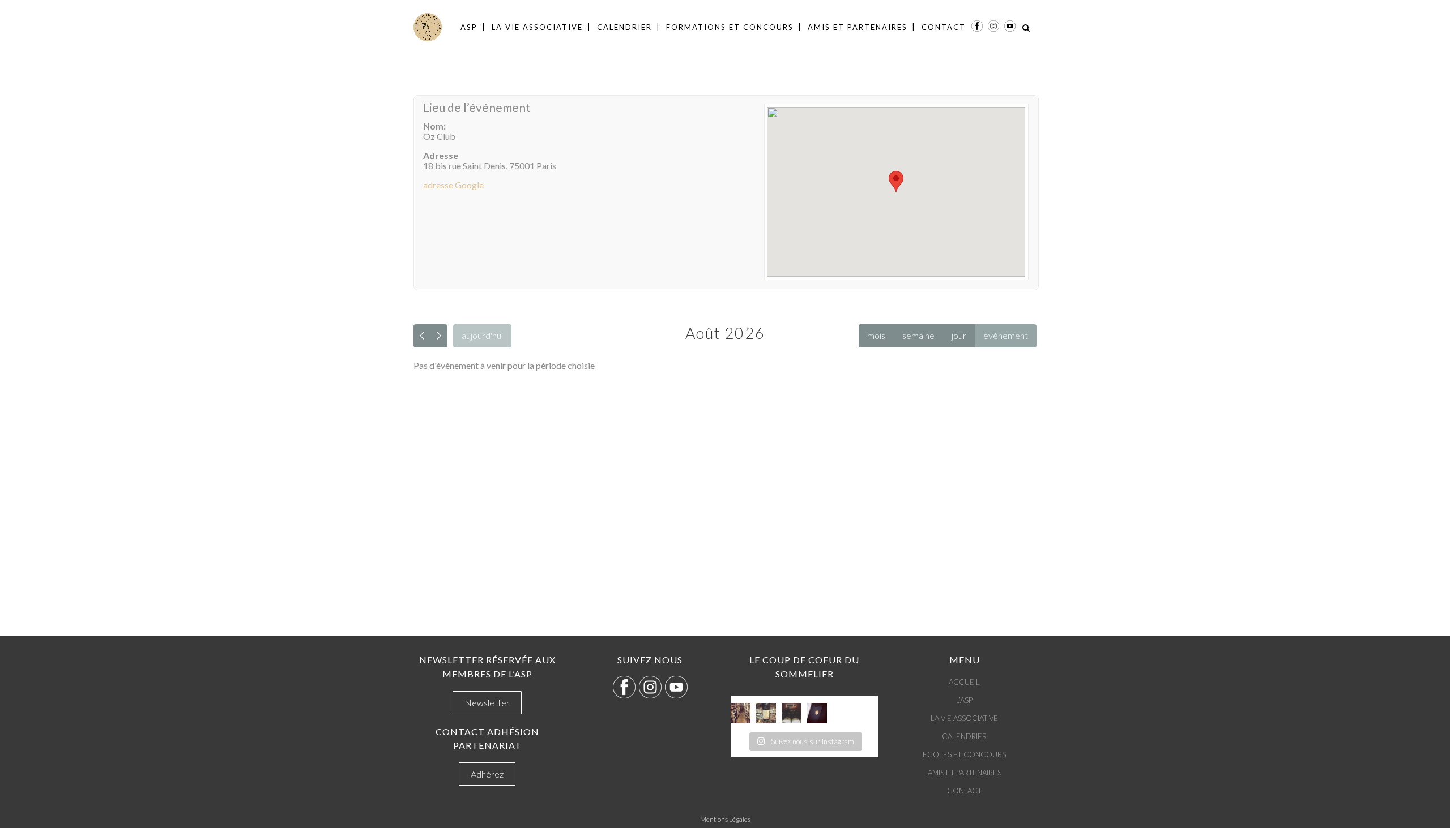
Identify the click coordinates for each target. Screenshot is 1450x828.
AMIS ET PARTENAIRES (964, 772)
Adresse (440, 155)
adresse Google (453, 184)
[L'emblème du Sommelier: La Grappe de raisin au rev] (817, 713)
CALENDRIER (964, 736)
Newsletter (487, 702)
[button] (896, 181)
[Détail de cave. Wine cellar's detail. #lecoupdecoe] (791, 713)
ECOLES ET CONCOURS (964, 754)
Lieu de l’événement (477, 107)
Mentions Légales (725, 819)
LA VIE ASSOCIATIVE (964, 718)
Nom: (434, 126)
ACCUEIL (964, 682)
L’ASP (964, 700)
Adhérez (487, 774)
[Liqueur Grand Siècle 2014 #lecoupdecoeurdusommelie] (766, 713)
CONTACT (964, 790)
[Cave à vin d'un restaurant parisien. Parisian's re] (740, 713)
